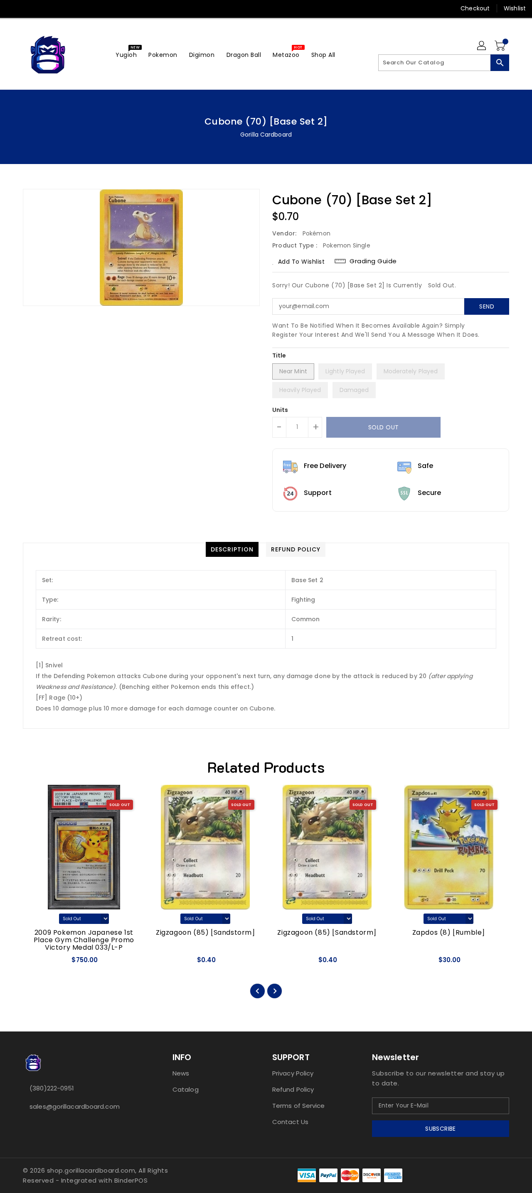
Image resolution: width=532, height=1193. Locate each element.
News (180, 1073)
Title (279, 355)
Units (280, 410)
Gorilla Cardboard (266, 134)
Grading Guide (373, 261)
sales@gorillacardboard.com (75, 1106)
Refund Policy (293, 1089)
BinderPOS (131, 1180)
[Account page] (482, 46)
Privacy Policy (292, 1073)
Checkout (475, 8)
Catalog (185, 1089)
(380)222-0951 (52, 1088)
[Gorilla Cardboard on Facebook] (13, 8)
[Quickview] (36, 963)
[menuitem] (126, 54)
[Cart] (501, 46)
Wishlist (515, 8)
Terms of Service (298, 1105)
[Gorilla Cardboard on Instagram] (45, 8)
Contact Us (290, 1121)
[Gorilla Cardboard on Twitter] (29, 8)
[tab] (232, 549)
